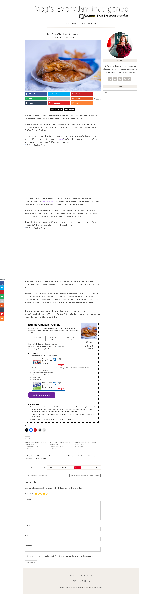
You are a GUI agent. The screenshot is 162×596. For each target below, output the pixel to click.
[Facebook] (120, 79)
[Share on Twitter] (2, 287)
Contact (92, 24)
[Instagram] (129, 79)
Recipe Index (71, 24)
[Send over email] (2, 296)
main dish (42, 459)
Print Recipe (70, 109)
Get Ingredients (41, 395)
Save (79, 467)
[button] (85, 346)
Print (90, 342)
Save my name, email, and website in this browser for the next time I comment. (60, 556)
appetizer (61, 456)
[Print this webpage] (2, 301)
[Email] (115, 79)
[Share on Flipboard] (2, 314)
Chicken (40, 456)
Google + (93, 467)
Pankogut (98, 587)
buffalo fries (48, 201)
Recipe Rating (29, 494)
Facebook (47, 467)
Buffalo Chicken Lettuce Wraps (85, 442)
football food (31, 459)
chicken (91, 456)
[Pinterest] (125, 79)
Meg (72, 37)
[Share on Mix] (2, 318)
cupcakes (59, 139)
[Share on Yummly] (2, 305)
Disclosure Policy (81, 576)
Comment (29, 499)
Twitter (62, 467)
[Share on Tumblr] (2, 309)
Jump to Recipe (57, 109)
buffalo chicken (80, 456)
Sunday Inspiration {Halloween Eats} (37, 475)
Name (28, 525)
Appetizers (31, 456)
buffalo (69, 456)
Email (28, 535)
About (82, 24)
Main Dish (49, 456)
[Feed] (110, 79)
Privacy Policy (81, 581)
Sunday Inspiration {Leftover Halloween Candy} (85, 475)
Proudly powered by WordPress (71, 587)
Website (28, 545)
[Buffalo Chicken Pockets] (63, 90)
